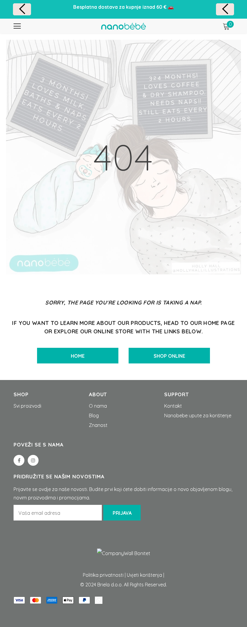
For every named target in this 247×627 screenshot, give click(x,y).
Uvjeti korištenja (144, 575)
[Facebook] (19, 460)
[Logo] (123, 26)
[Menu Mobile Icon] (17, 26)
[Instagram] (33, 460)
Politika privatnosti (103, 575)
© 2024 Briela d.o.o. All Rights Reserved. (123, 585)
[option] (123, 6)
